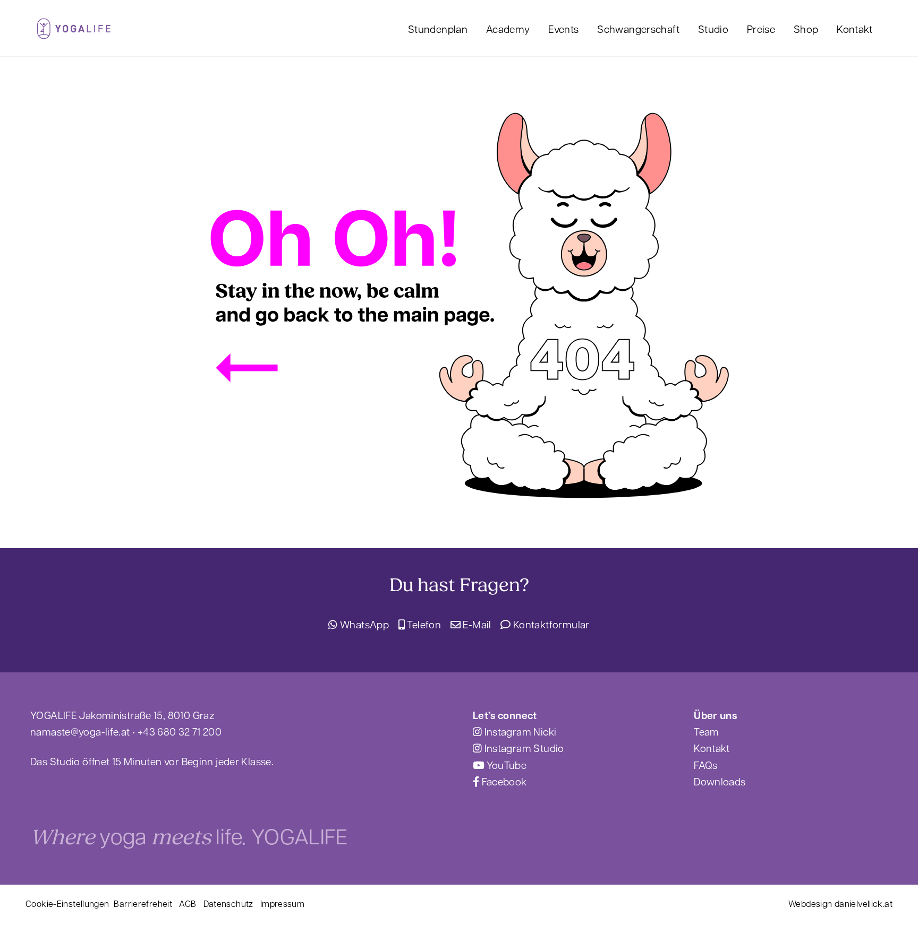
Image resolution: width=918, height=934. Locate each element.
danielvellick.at (863, 903)
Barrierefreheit (143, 903)
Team (706, 731)
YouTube (505, 764)
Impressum (282, 903)
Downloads (719, 781)
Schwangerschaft (638, 28)
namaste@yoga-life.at (80, 731)
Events (563, 28)
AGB (187, 903)
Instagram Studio (523, 747)
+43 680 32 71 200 (180, 731)
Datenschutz (228, 903)
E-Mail (476, 624)
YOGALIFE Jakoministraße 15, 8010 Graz (122, 714)
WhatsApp (363, 624)
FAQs (706, 764)
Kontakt (855, 28)
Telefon (423, 624)
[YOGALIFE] (73, 33)
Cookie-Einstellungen (67, 903)
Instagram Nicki (519, 731)
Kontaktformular (550, 624)
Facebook (502, 781)
